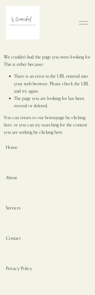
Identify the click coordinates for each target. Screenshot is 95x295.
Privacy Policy (19, 268)
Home (11, 147)
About (11, 177)
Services (13, 207)
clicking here (50, 132)
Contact (13, 238)
